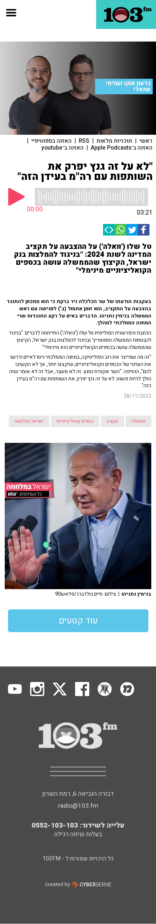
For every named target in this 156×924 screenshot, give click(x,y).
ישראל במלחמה (29, 421)
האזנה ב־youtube (62, 147)
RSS (84, 140)
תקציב (112, 421)
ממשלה (138, 421)
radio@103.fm (78, 806)
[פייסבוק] (143, 230)
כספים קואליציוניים (75, 421)
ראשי (145, 140)
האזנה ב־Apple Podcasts (121, 147)
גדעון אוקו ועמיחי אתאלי (128, 86)
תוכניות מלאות (114, 140)
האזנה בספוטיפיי (51, 140)
